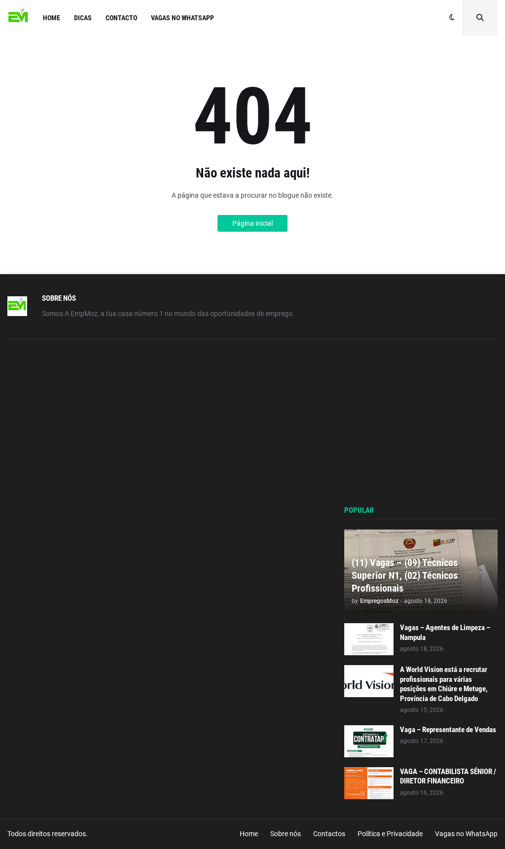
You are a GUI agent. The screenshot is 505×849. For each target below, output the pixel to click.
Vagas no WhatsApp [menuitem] (182, 18)
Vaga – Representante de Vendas (448, 729)
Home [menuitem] (51, 18)
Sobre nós (285, 834)
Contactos (329, 834)
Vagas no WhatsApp (466, 834)
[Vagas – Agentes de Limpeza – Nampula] (369, 639)
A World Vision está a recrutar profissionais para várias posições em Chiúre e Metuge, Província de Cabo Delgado (444, 684)
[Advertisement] (421, 423)
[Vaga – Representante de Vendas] (369, 741)
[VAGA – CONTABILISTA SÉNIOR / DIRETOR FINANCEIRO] (369, 783)
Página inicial (252, 223)
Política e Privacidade (390, 834)
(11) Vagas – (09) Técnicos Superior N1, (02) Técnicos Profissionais (405, 575)
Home (249, 834)
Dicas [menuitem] (83, 18)
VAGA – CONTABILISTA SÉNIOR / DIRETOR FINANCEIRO (448, 776)
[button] (452, 17)
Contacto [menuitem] (121, 18)
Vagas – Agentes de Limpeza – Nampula (445, 632)
